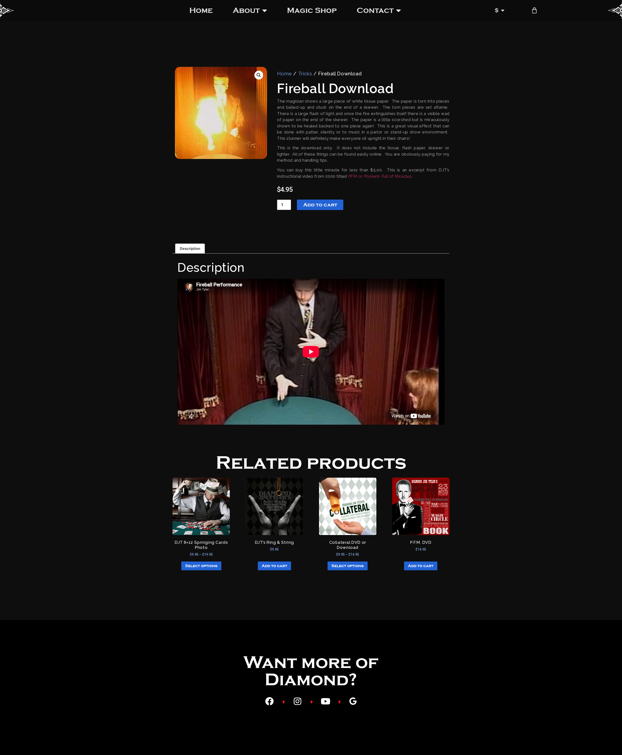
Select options (201, 566)
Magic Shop (312, 10)
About (246, 10)
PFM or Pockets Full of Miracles (380, 176)
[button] (258, 75)
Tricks (305, 74)
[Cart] (534, 10)
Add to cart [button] (274, 566)
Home (201, 10)
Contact (375, 10)
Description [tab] (190, 248)
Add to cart (320, 205)
